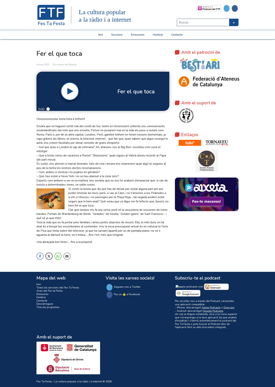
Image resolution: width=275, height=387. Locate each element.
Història (158, 35)
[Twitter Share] (49, 256)
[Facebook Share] (40, 256)
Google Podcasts (213, 311)
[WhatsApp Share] (58, 256)
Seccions (117, 35)
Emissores (137, 35)
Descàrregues (44, 304)
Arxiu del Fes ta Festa (49, 291)
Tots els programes (47, 307)
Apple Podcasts (211, 307)
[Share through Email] (67, 256)
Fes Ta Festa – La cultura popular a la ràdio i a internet (69, 381)
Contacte (177, 35)
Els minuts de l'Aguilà (65, 64)
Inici (100, 35)
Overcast (229, 307)
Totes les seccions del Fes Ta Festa (57, 287)
